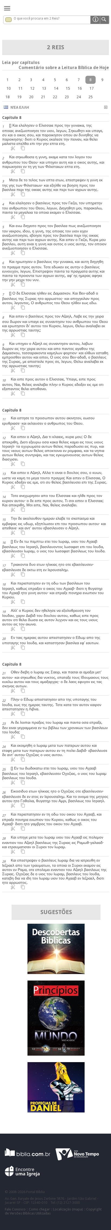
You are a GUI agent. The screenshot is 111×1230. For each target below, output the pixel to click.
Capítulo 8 (11, 117)
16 (80, 88)
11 (20, 88)
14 (56, 88)
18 (7, 97)
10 (8, 88)
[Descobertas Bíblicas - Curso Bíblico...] (56, 972)
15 (68, 88)
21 (43, 97)
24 (79, 97)
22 (55, 97)
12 (32, 88)
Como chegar (39, 1209)
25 (90, 97)
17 (91, 88)
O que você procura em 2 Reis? (36, 18)
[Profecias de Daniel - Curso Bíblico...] (56, 1111)
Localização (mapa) (68, 1209)
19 (19, 97)
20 (31, 97)
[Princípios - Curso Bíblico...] (56, 1054)
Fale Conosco (15, 1209)
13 (44, 88)
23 (67, 97)
